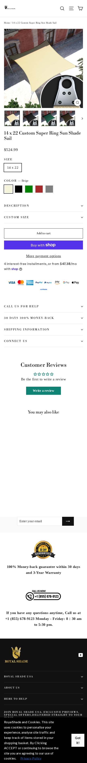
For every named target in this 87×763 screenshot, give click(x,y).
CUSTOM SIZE (16, 217)
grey (49, 189)
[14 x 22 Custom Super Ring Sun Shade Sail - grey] (24, 496)
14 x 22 (12, 167)
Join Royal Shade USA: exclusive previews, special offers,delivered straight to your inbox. (43, 715)
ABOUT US (12, 687)
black (18, 189)
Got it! (78, 740)
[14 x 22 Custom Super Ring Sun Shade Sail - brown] (19, 496)
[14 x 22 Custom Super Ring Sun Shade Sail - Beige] (6, 496)
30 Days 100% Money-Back (29, 318)
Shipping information (27, 329)
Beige (8, 189)
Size (8, 159)
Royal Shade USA (18, 676)
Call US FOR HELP (21, 306)
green (28, 189)
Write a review (43, 390)
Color (16, 180)
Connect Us (16, 341)
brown (39, 189)
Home (7, 23)
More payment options (43, 256)
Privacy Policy (30, 758)
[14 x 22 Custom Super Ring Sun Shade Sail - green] (15, 496)
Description (16, 205)
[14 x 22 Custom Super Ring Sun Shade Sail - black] (10, 496)
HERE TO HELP (15, 698)
